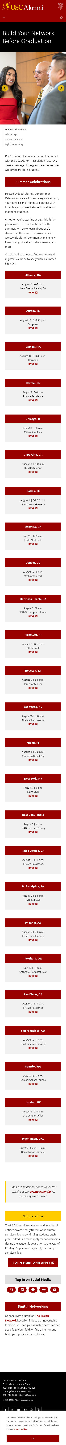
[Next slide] (61, 88)
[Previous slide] (5, 88)
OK (33, 1438)
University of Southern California (60, 6)
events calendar (40, 1191)
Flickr (25, 1410)
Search (60, 18)
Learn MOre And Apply (34, 1264)
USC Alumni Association (23, 6)
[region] (33, 1428)
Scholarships (11, 134)
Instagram (38, 1410)
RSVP (33, 292)
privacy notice (20, 1429)
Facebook (6, 1410)
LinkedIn (19, 1410)
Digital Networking (14, 144)
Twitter (12, 1410)
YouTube (32, 1410)
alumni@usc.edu (27, 1394)
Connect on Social (14, 139)
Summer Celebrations (15, 129)
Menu (3, 17)
